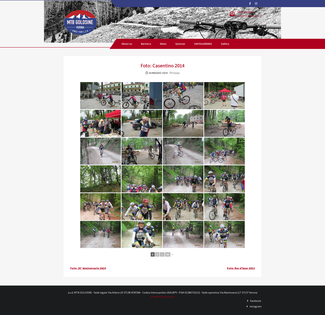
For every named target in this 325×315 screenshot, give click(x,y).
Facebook (255, 301)
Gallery (225, 44)
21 (167, 254)
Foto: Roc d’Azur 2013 (241, 268)
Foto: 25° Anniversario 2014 (88, 268)
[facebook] (249, 3)
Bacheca (146, 44)
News (163, 44)
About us (127, 44)
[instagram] (255, 3)
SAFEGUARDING (203, 44)
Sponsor (180, 44)
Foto (176, 73)
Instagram (256, 306)
